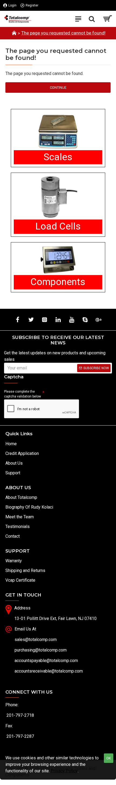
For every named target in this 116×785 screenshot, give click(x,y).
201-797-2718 (20, 715)
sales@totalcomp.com (36, 639)
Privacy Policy (64, 770)
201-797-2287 (20, 736)
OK (108, 758)
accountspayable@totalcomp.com (46, 660)
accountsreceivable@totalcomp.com (49, 671)
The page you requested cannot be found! (63, 33)
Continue (58, 87)
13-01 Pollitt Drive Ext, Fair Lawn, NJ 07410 (55, 618)
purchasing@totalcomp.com (41, 650)
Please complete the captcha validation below (22, 394)
